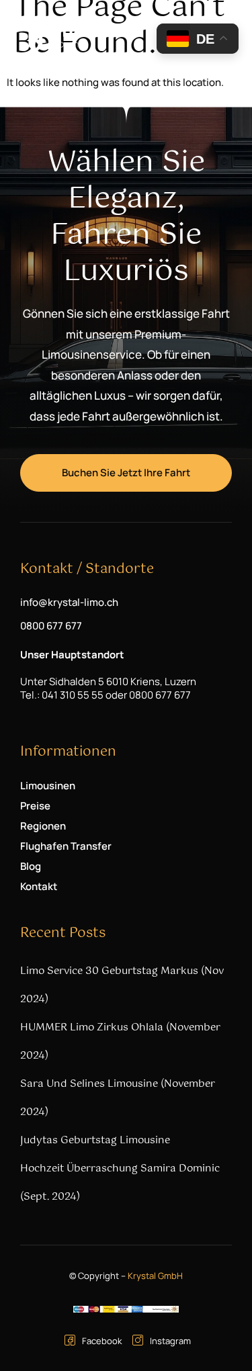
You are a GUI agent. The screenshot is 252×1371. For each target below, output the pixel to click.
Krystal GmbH (155, 1276)
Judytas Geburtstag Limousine (95, 1140)
